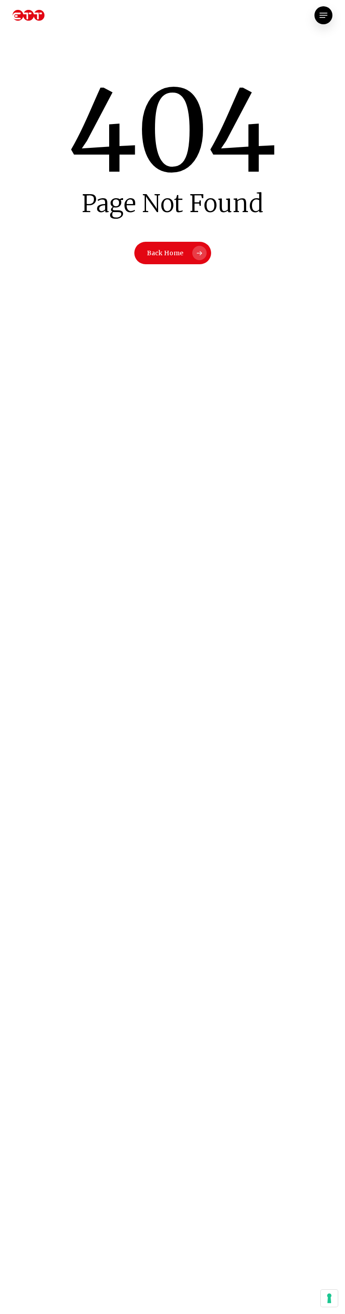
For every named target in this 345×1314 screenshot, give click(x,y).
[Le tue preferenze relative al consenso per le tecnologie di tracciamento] (329, 1298)
